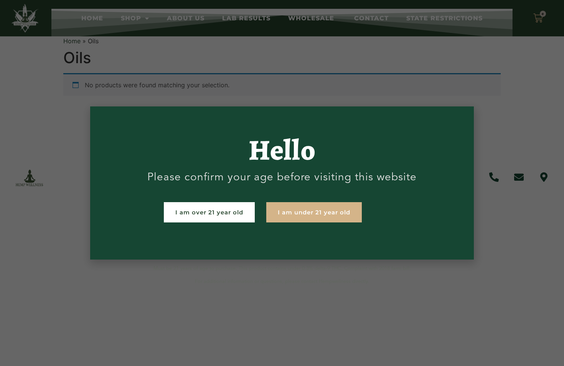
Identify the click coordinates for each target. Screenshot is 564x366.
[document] (282, 183)
